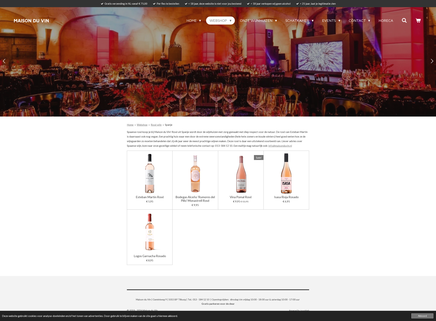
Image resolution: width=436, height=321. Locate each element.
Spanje (168, 124)
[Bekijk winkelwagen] (418, 20)
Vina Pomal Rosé (241, 197)
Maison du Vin (31, 20)
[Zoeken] (404, 20)
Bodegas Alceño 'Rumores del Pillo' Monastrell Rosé (195, 198)
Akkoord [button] (422, 316)
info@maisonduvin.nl (280, 145)
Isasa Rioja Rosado (286, 197)
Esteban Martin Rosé (150, 197)
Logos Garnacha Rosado (150, 256)
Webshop (142, 124)
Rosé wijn (156, 124)
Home (130, 124)
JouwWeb (304, 310)
